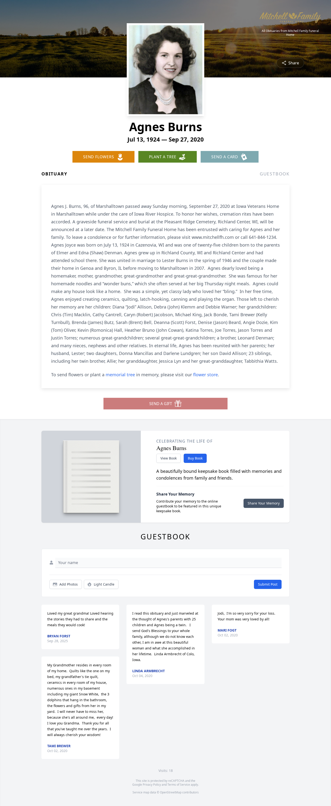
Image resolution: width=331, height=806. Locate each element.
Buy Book (195, 458)
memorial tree (120, 374)
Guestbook (275, 174)
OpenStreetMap (170, 792)
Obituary (54, 174)
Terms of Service (178, 785)
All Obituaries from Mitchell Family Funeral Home (290, 33)
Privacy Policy (152, 785)
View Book (168, 458)
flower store (205, 374)
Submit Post (267, 584)
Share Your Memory (264, 503)
